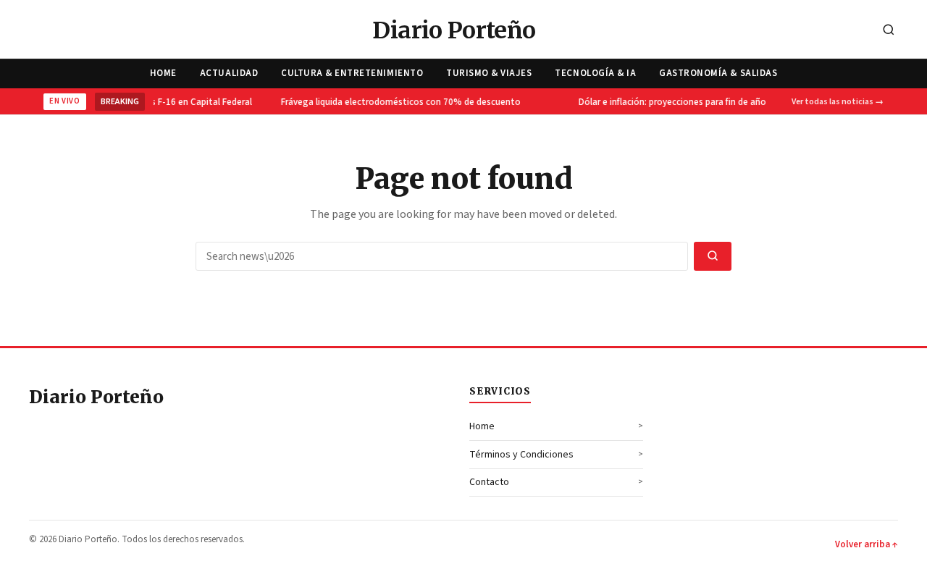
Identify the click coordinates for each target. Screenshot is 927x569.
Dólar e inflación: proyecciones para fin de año (671, 102)
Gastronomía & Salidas (718, 73)
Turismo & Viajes (489, 73)
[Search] (888, 30)
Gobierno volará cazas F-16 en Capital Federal (157, 102)
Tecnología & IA (595, 73)
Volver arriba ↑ (866, 544)
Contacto (489, 482)
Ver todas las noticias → (838, 102)
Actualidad (229, 73)
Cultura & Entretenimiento (352, 73)
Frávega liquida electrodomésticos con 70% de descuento (399, 102)
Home (163, 73)
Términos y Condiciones (521, 454)
